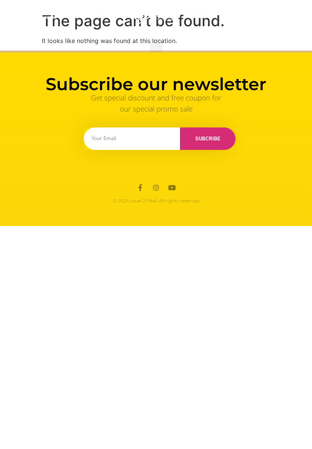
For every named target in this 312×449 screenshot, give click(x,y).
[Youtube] (172, 187)
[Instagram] (156, 187)
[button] (156, 45)
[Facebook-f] (140, 187)
